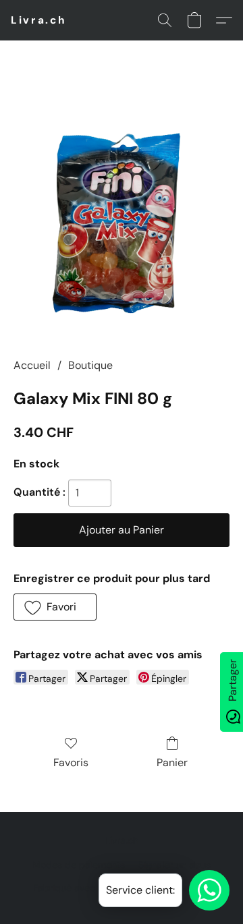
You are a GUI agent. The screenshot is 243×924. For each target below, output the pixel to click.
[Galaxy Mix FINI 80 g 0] (122, 215)
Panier (172, 762)
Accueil (32, 365)
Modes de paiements (78, 865)
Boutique (90, 365)
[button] (39, 20)
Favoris (70, 762)
